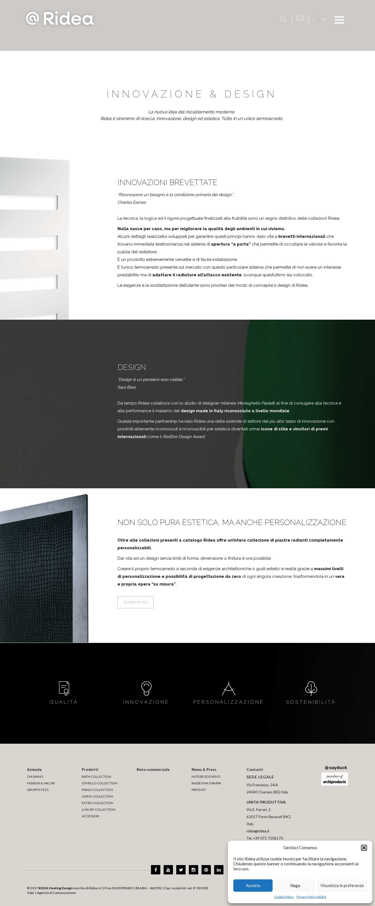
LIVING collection (97, 796)
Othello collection (99, 783)
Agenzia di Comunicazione (56, 893)
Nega (295, 885)
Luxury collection (98, 809)
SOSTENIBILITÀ (311, 702)
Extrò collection (97, 803)
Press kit (199, 790)
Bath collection (96, 776)
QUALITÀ (64, 702)
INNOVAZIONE (146, 702)
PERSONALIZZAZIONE (228, 702)
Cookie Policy (284, 897)
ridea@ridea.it (258, 831)
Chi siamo (35, 776)
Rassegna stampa (206, 783)
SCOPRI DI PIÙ (135, 602)
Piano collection (97, 790)
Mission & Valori (41, 783)
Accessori (90, 816)
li (256, 403)
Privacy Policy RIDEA (311, 897)
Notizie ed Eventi (206, 776)
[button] (364, 848)
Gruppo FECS (38, 790)
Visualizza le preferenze (342, 885)
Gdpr (30, 893)
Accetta (253, 885)
